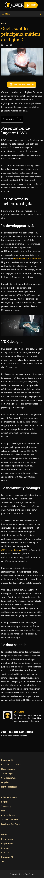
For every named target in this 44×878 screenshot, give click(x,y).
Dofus (4, 834)
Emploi (4, 23)
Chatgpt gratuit (8, 777)
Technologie (6, 773)
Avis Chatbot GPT (9, 797)
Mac (3, 810)
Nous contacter (8, 768)
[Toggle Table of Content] (18, 119)
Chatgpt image (8, 815)
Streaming (6, 806)
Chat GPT (5, 852)
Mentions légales (9, 786)
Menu (7, 14)
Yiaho (3, 861)
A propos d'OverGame (11, 764)
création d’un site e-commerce (27, 258)
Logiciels (5, 782)
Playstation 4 (7, 843)
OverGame (19, 711)
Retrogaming (7, 839)
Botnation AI (7, 857)
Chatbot (5, 848)
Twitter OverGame (9, 819)
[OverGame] (7, 715)
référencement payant (11, 550)
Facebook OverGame (10, 824)
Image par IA (7, 760)
